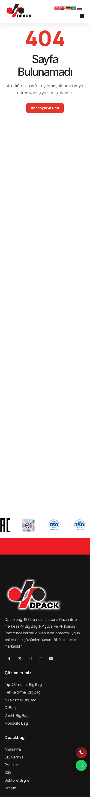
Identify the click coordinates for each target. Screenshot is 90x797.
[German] (68, 7)
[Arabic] (74, 7)
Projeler (11, 764)
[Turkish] (57, 7)
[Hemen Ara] (81, 752)
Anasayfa (13, 749)
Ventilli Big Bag (17, 715)
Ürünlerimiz (14, 757)
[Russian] (79, 7)
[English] (63, 7)
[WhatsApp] (81, 765)
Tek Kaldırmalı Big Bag (23, 692)
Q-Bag (10, 707)
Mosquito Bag (16, 723)
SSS (8, 772)
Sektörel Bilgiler (18, 780)
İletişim (10, 788)
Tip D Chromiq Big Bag (23, 684)
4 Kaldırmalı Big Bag (20, 700)
